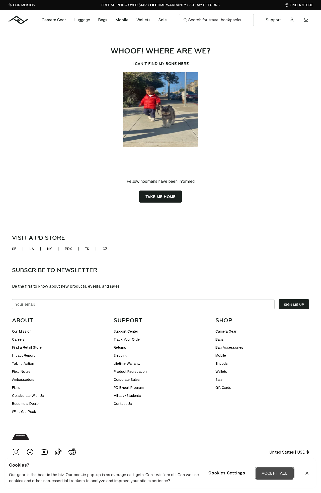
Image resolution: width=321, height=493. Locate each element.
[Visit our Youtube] (44, 452)
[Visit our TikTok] (58, 452)
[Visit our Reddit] (72, 452)
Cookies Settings (226, 473)
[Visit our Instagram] (16, 452)
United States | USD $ (289, 452)
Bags (102, 20)
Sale (162, 20)
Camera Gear (54, 20)
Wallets (143, 20)
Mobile (121, 20)
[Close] (307, 473)
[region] (160, 473)
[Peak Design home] (19, 20)
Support (273, 20)
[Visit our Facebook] (30, 452)
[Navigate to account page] (292, 20)
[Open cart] (306, 20)
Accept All (275, 473)
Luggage (82, 20)
